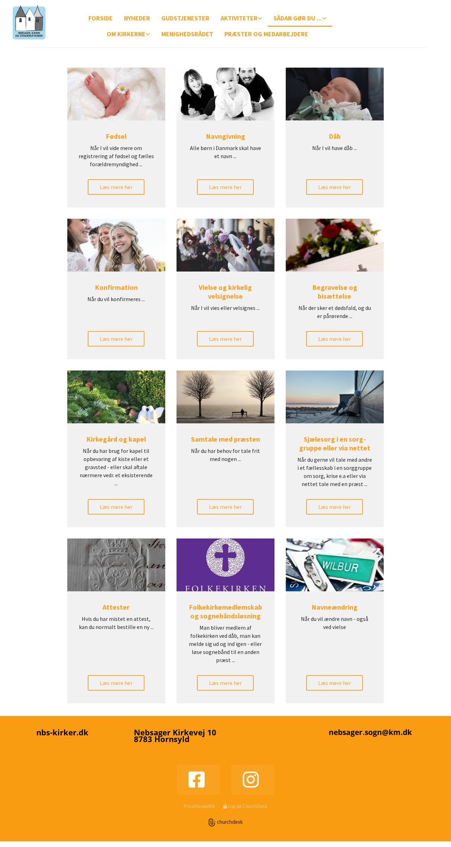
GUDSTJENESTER (185, 18)
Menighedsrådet (187, 34)
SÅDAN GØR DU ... (297, 18)
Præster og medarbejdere (266, 34)
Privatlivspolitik (199, 806)
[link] (241, 19)
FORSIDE (100, 18)
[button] (116, 187)
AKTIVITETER (239, 18)
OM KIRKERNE (126, 34)
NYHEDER (137, 18)
